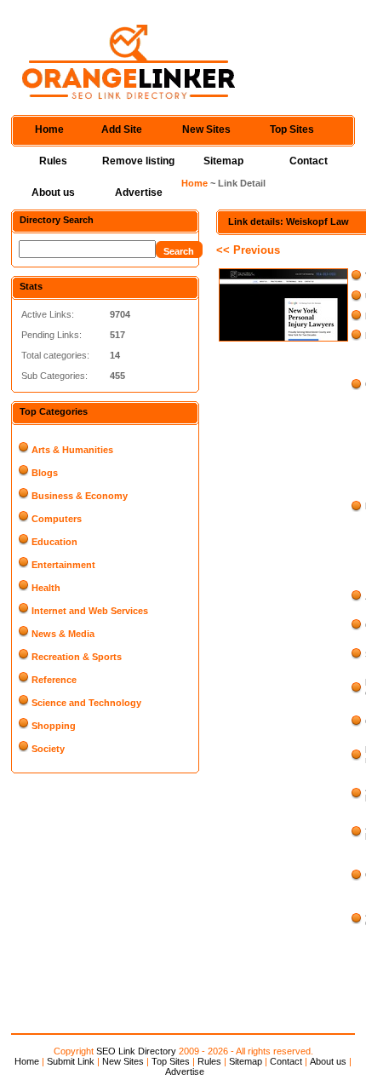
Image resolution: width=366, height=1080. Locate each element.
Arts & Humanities (72, 450)
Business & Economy (79, 496)
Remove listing (138, 161)
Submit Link (70, 1061)
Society (48, 749)
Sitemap (223, 161)
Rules (53, 161)
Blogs (44, 473)
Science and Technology (86, 703)
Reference (54, 680)
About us (53, 192)
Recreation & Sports (76, 657)
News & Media (62, 634)
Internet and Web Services (89, 611)
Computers (56, 519)
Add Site (121, 129)
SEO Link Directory (136, 1051)
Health (45, 588)
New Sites (206, 129)
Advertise (139, 192)
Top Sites (292, 129)
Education (54, 542)
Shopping (53, 726)
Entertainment (63, 565)
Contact (308, 161)
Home (49, 129)
